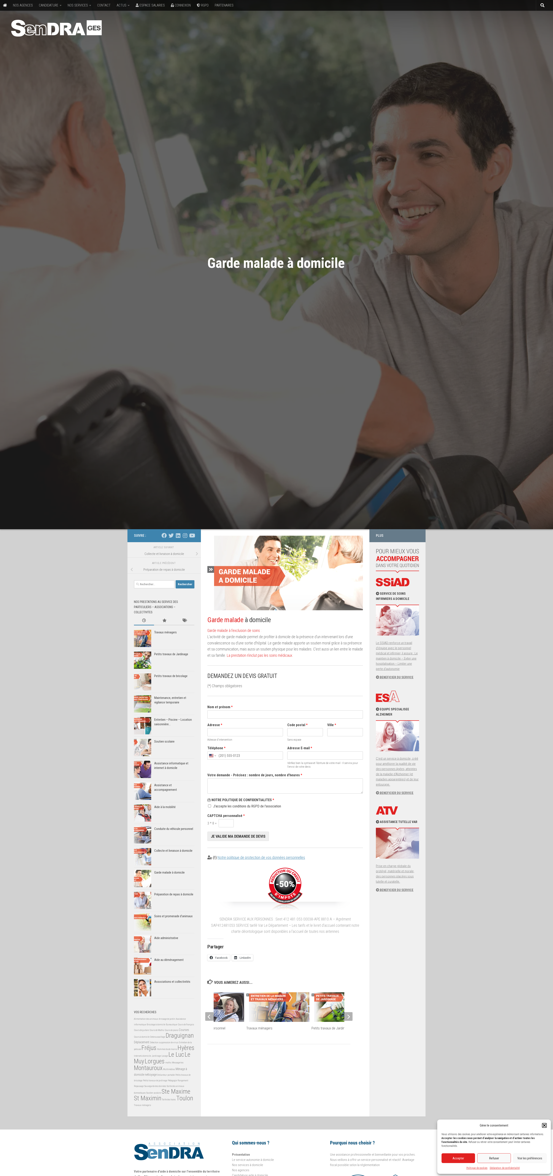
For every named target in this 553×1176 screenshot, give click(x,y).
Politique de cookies (477, 1168)
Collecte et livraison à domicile (173, 851)
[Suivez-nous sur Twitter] (171, 535)
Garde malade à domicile (169, 872)
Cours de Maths (156, 1030)
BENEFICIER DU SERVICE (396, 677)
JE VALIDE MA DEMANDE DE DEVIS (238, 836)
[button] (544, 1125)
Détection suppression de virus (164, 1042)
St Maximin (147, 1098)
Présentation (241, 1155)
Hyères (186, 1047)
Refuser (494, 1158)
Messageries (177, 1062)
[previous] (209, 1016)
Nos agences (240, 1170)
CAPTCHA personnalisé (226, 816)
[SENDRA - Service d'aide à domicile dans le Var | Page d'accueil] (56, 28)
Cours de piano (171, 1030)
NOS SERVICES (78, 5)
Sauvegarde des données (155, 1086)
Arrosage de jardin (167, 1019)
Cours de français (186, 1024)
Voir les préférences (529, 1158)
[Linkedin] (178, 535)
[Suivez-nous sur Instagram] (185, 535)
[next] (348, 1016)
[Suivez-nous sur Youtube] (191, 535)
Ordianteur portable (166, 1075)
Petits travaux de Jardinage (330, 1028)
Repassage (139, 1086)
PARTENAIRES (224, 5)
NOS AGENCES (23, 5)
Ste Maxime (176, 1091)
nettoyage (151, 1074)
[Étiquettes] (184, 620)
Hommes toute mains (167, 1049)
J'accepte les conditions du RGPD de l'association (247, 806)
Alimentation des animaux (146, 1019)
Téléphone (216, 748)
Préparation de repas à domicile (173, 894)
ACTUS (121, 5)
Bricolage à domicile (156, 1024)
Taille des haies (169, 1099)
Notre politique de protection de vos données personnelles (261, 857)
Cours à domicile (141, 1036)
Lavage (165, 1056)
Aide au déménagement (169, 960)
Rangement (183, 1080)
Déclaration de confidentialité (505, 1168)
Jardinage (156, 1056)
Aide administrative (166, 938)
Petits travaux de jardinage (155, 1080)
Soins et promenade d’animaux (173, 916)
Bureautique (171, 1024)
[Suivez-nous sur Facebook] (164, 535)
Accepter (458, 1158)
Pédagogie (172, 1080)
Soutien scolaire (164, 741)
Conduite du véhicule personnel (173, 829)
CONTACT (104, 5)
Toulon (184, 1098)
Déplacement (141, 1042)
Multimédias (169, 1069)
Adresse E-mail (299, 748)
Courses (184, 1030)
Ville (331, 725)
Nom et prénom (220, 707)
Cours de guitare (141, 1030)
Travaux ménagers (259, 1028)
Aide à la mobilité (165, 807)
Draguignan (180, 1035)
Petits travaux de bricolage (171, 676)
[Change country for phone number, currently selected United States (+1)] (212, 755)
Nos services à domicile (247, 1165)
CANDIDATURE (48, 5)
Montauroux (148, 1068)
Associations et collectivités (172, 982)
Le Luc (176, 1054)
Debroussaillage (157, 1036)
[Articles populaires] (164, 620)
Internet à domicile (142, 1056)
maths (168, 1062)
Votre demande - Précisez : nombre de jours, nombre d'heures (254, 775)
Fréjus (148, 1047)
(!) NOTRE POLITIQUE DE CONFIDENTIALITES (240, 800)
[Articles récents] (144, 620)
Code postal (297, 725)
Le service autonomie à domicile (253, 1160)
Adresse (214, 725)
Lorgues (155, 1061)
